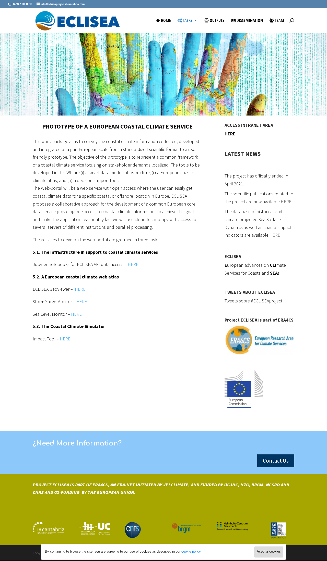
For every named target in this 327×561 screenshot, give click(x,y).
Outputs (216, 20)
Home (165, 20)
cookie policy (191, 551)
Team (279, 20)
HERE (133, 264)
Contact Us (276, 460)
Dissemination (249, 20)
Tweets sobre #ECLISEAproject (253, 301)
